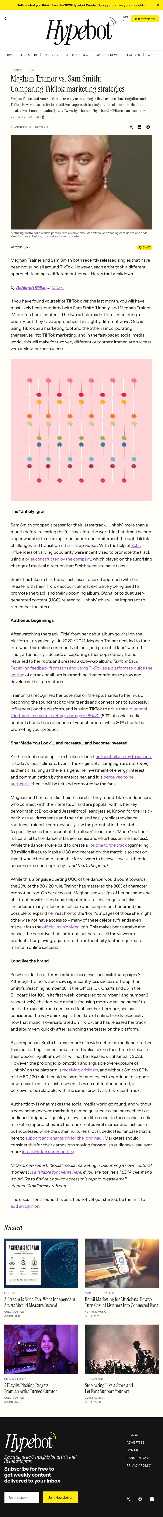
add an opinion (25, 1206)
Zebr (135, 545)
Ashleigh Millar (31, 287)
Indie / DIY (51, 55)
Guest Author (14, 1311)
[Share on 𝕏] (131, 127)
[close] (158, 5)
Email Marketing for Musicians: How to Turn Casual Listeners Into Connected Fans (121, 1302)
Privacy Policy (139, 1465)
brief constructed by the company (58, 559)
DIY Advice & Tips (22, 70)
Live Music (29, 55)
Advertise (135, 1442)
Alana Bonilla (21, 127)
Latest (152, 55)
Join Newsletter (145, 19)
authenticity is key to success (124, 756)
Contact (133, 1450)
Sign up (132, 1435)
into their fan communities (47, 1151)
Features (132, 55)
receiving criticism (80, 1070)
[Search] (6, 18)
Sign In (125, 18)
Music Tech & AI (77, 55)
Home (10, 55)
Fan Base (10, 1293)
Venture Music (95, 1311)
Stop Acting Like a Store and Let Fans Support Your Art (109, 1388)
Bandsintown (138, 1458)
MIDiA (58, 287)
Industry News (107, 55)
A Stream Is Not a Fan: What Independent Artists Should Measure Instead (39, 1302)
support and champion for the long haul (64, 1138)
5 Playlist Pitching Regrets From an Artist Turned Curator (30, 1388)
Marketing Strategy (99, 1293)
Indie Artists (94, 1379)
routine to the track (108, 845)
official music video (60, 926)
